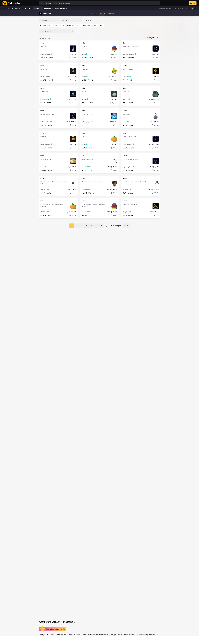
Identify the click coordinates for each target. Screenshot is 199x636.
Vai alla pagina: (116, 226)
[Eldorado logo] (10, 3)
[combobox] (49, 20)
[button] (164, 8)
